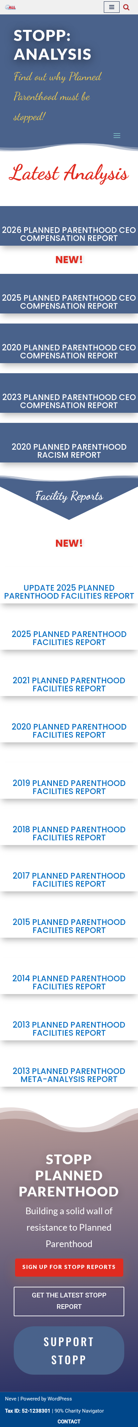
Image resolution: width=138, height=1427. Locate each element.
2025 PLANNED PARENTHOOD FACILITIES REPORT (69, 638)
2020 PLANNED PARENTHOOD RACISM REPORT (69, 450)
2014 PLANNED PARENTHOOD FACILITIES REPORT (69, 982)
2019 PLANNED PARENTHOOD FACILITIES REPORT (69, 787)
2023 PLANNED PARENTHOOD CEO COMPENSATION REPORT (69, 401)
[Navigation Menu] (112, 7)
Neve (10, 1399)
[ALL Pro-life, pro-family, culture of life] (10, 7)
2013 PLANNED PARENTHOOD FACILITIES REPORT (69, 1028)
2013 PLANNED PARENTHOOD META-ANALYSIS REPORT (69, 1075)
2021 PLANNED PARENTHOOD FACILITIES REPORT (69, 684)
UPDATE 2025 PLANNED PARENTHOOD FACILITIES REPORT (69, 591)
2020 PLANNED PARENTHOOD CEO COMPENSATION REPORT (69, 351)
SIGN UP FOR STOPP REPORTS (69, 1267)
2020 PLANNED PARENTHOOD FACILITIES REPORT (69, 730)
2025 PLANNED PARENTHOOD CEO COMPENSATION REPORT (69, 301)
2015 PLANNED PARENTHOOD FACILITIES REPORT (69, 926)
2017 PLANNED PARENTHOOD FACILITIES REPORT (69, 879)
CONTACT (69, 1422)
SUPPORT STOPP (69, 1350)
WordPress (60, 1399)
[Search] (126, 7)
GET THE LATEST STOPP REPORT (69, 1301)
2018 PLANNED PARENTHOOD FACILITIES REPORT (69, 833)
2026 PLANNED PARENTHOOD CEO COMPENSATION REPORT (69, 234)
